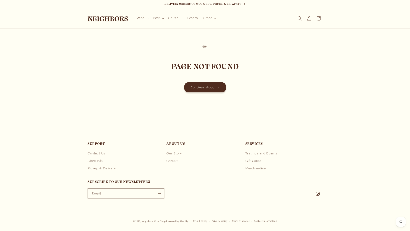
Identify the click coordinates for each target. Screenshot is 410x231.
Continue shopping (205, 87)
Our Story (174, 153)
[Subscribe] (159, 193)
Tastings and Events (261, 153)
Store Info (95, 161)
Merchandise (255, 168)
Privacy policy (220, 220)
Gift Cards (253, 161)
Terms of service (241, 220)
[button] (142, 18)
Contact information (265, 220)
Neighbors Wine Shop (153, 221)
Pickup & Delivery (102, 168)
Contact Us (96, 153)
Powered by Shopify (177, 221)
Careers (172, 161)
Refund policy (200, 220)
